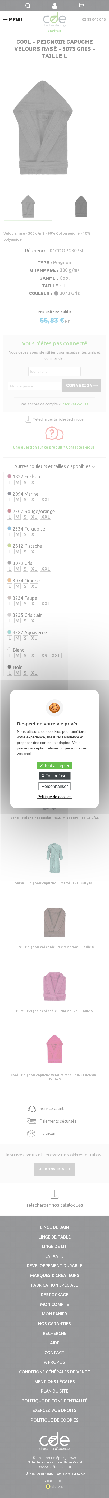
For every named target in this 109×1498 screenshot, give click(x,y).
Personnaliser (55, 786)
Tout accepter (56, 765)
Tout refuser (56, 775)
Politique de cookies (54, 796)
